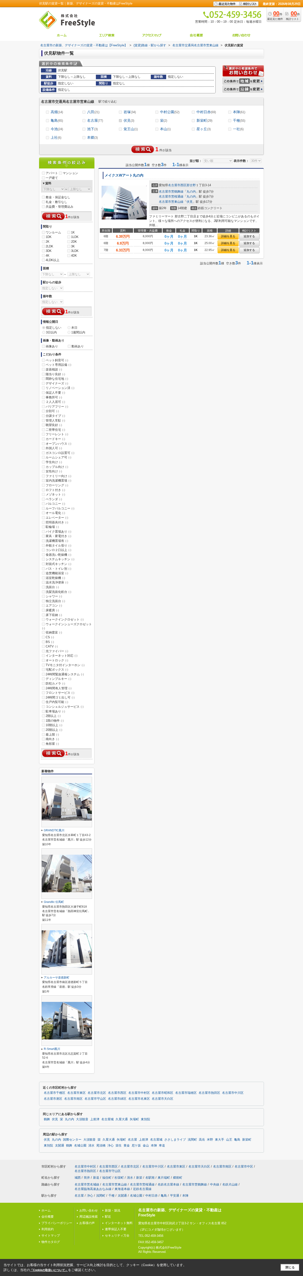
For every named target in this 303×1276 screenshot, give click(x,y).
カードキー (55, 439)
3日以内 (51, 332)
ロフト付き (55, 490)
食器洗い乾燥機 (58, 554)
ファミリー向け (58, 476)
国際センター (72, 1139)
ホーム (46, 1210)
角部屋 (52, 744)
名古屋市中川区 (233, 1093)
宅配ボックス (57, 669)
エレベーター (57, 517)
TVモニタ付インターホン (65, 665)
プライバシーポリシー (56, 1223)
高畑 (57, 112)
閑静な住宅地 (57, 378)
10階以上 (54, 725)
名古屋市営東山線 (171, 201)
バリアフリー (57, 406)
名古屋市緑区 (117, 1098)
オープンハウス (58, 443)
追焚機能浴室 (57, 573)
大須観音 (82, 1119)
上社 (56, 137)
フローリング (57, 485)
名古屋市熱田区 (209, 1093)
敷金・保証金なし (58, 197)
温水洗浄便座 (57, 582)
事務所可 (54, 397)
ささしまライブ (175, 1139)
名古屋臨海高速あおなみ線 (93, 1189)
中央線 (214, 1184)
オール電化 (55, 513)
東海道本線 (122, 1189)
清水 (91, 1145)
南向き (52, 739)
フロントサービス (60, 692)
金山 (146, 1145)
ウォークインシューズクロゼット (67, 626)
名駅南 (150, 1177)
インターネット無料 (119, 1223)
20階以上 (54, 730)
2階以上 (53, 716)
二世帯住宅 (55, 429)
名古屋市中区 (244, 1166)
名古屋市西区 (177, 185)
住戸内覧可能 (57, 702)
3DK (49, 251)
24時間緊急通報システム (65, 674)
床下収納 (54, 615)
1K (73, 232)
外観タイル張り (58, 545)
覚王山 (131, 129)
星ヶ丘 (203, 129)
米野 (210, 1139)
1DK (49, 237)
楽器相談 (54, 369)
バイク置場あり (58, 531)
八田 (93, 112)
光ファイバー (57, 651)
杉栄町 (119, 1177)
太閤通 (59, 1145)
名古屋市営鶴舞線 (171, 191)
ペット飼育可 (57, 360)
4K (47, 255)
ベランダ (54, 499)
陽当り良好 (55, 374)
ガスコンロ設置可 (60, 453)
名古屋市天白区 (162, 1098)
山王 (229, 1139)
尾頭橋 (101, 1145)
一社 (238, 129)
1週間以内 (78, 332)
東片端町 (164, 1177)
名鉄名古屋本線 (168, 1184)
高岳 (202, 1139)
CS (50, 637)
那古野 (191, 185)
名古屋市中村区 (139, 1093)
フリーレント (57, 434)
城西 (78, 1177)
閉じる (290, 1267)
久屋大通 (122, 1119)
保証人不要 (55, 392)
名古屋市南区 (73, 1098)
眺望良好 (54, 425)
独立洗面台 (55, 601)
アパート (52, 173)
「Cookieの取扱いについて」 (49, 1270)
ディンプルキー (58, 679)
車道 (162, 1145)
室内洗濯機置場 (58, 480)
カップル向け (57, 467)
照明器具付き (57, 522)
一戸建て (52, 178)
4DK (74, 255)
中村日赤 (206, 112)
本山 (165, 129)
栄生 (119, 1145)
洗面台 (52, 587)
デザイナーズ (57, 383)
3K (73, 246)
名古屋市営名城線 (87, 1184)
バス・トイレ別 (58, 568)
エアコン (54, 605)
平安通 (174, 1195)
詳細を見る (228, 236)
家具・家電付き (58, 536)
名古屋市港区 (53, 1098)
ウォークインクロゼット (65, 619)
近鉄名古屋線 (142, 1189)
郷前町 (177, 1177)
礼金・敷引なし (56, 202)
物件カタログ (50, 1242)
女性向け (54, 471)
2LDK (49, 246)
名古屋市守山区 (95, 1098)
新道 (96, 1177)
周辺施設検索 (88, 1216)
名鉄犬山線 (230, 1184)
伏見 (129, 120)
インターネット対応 (61, 655)
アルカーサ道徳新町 (56, 977)
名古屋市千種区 (54, 1093)
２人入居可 (55, 402)
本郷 (92, 137)
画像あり (52, 346)
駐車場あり (55, 711)
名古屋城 (107, 1119)
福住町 (106, 1177)
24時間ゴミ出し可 (60, 697)
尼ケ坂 (136, 1145)
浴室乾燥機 (55, 578)
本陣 (239, 112)
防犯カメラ (55, 683)
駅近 (108, 1216)
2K (47, 241)
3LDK (75, 251)
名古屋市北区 (97, 1093)
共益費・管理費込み (59, 206)
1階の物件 (55, 720)
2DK (74, 241)
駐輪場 (52, 527)
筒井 (87, 1177)
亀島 (57, 120)
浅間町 (192, 1139)
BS (50, 642)
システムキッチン (60, 559)
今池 (57, 129)
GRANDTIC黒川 (54, 830)
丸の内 (191, 191)
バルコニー (55, 503)
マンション (70, 173)
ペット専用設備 (58, 364)
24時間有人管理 (58, 688)
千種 (239, 120)
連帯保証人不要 (115, 1229)
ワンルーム (53, 232)
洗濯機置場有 (57, 541)
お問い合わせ (88, 1210)
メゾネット (55, 494)
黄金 (127, 1145)
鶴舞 (47, 1119)
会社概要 (47, 1216)
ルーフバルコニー (60, 508)
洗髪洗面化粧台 (58, 592)
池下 (92, 129)
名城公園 (80, 1145)
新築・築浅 (112, 1210)
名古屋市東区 (76, 1093)
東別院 (145, 1119)
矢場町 (134, 1119)
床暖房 (52, 610)
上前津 (94, 1119)
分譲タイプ (55, 416)
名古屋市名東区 (139, 1098)
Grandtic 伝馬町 (54, 902)
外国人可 (54, 448)
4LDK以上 (52, 260)
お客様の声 (87, 1223)
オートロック (57, 660)
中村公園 (169, 112)
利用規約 (47, 1229)
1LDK (75, 237)
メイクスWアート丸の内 (124, 175)
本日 (74, 327)
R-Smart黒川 (52, 1049)
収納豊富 (54, 632)
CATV (52, 646)
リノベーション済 (60, 388)
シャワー (54, 596)
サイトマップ (50, 1235)
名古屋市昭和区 (162, 1093)
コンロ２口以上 (58, 550)
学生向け (54, 462)
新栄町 (204, 120)
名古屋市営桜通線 (171, 196)
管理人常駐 (55, 420)
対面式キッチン (58, 564)
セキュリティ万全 (117, 1235)
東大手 (219, 1139)
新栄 (139, 1177)
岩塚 (130, 112)
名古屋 (95, 120)
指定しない (53, 327)
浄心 (110, 1145)
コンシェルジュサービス (65, 706)
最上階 (52, 734)
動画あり (77, 346)
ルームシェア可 (58, 457)
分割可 (52, 411)
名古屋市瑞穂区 (186, 1093)
